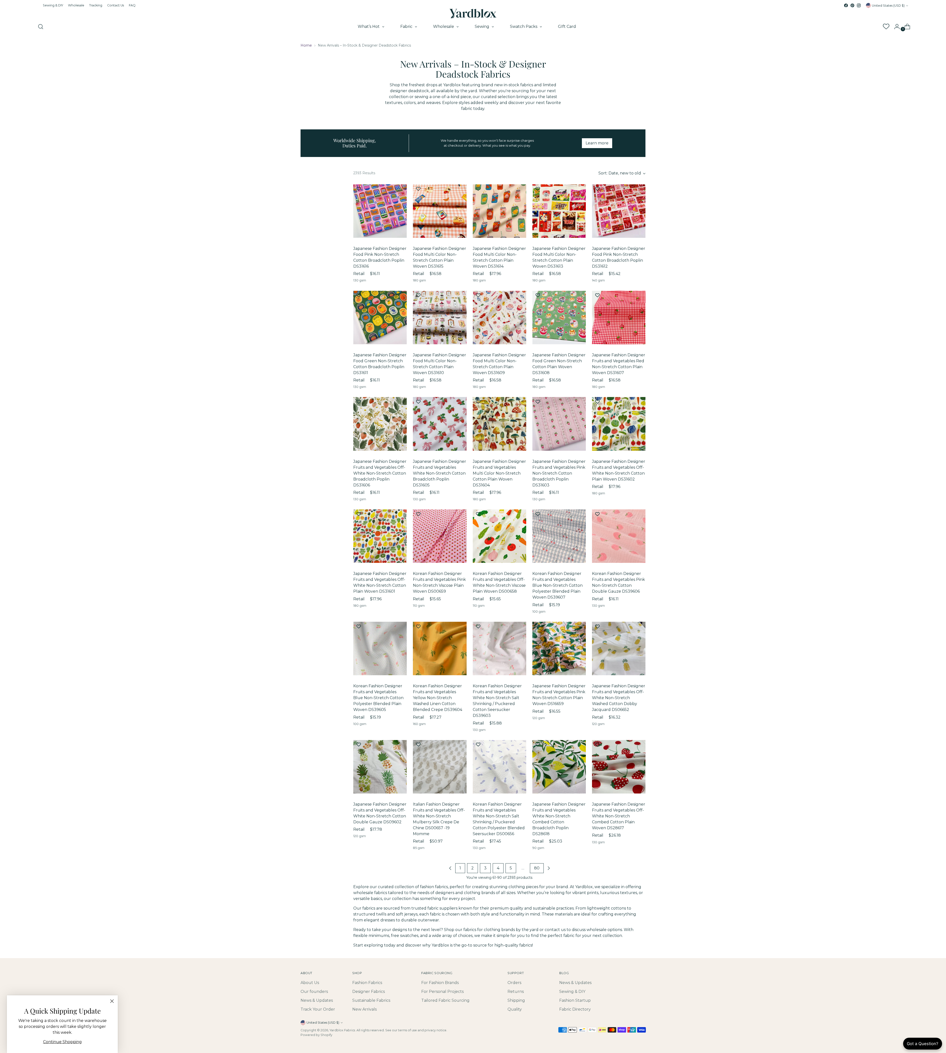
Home (306, 45)
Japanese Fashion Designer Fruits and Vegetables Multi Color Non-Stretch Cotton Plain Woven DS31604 (499, 473)
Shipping (516, 1000)
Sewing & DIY (572, 991)
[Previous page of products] (450, 868)
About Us (310, 982)
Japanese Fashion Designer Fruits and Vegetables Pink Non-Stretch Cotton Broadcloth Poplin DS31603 (559, 473)
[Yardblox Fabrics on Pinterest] (852, 5)
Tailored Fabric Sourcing (445, 1000)
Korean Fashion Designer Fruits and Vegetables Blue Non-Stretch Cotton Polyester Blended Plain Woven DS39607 (557, 585)
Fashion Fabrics (367, 982)
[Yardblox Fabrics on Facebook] (846, 5)
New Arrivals (364, 1009)
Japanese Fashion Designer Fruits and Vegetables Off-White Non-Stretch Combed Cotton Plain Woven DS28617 (618, 816)
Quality (514, 1009)
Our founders (314, 991)
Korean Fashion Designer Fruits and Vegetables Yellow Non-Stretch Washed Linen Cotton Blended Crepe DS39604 (437, 698)
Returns (515, 991)
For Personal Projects (442, 991)
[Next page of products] (549, 868)
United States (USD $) (888, 5)
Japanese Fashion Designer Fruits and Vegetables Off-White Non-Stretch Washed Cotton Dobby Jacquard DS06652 (618, 698)
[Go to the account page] (895, 27)
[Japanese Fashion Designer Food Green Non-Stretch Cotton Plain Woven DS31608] (559, 317)
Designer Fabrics (368, 991)
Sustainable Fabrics (371, 1000)
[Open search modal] (41, 27)
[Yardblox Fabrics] (473, 13)
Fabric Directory (575, 1009)
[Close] (112, 1001)
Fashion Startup (575, 1000)
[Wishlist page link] (886, 26)
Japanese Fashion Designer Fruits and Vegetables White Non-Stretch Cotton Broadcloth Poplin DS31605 (439, 473)
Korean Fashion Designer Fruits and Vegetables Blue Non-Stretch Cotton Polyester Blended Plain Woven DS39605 (378, 698)
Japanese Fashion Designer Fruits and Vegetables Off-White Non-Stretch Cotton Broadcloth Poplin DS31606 (379, 473)
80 (537, 868)
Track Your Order (318, 1009)
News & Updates (317, 1000)
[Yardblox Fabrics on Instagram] (859, 5)
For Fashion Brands (440, 982)
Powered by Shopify (316, 1035)
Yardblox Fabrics (342, 1030)
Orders (514, 982)
